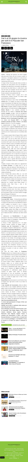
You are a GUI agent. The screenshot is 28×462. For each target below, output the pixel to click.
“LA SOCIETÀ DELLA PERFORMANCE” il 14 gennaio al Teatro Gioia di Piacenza (16, 362)
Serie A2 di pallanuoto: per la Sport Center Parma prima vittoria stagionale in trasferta (17, 342)
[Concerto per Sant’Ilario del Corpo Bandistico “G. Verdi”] (4, 356)
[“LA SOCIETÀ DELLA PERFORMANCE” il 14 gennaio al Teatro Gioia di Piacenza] (4, 362)
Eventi (6, 34)
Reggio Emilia (11, 397)
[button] (26, 1)
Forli (10, 403)
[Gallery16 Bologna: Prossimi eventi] (4, 336)
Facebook (15, 458)
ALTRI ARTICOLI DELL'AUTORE (18, 325)
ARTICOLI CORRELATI (6, 325)
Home (2, 34)
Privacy (17, 455)
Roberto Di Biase (6, 45)
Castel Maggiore (12, 415)
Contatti (7, 455)
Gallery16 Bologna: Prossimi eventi (17, 334)
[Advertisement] (14, 18)
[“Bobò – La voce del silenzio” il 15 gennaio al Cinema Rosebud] (4, 330)
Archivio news (12, 455)
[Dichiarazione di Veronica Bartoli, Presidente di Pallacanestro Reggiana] (4, 408)
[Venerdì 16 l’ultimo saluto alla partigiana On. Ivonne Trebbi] (4, 414)
